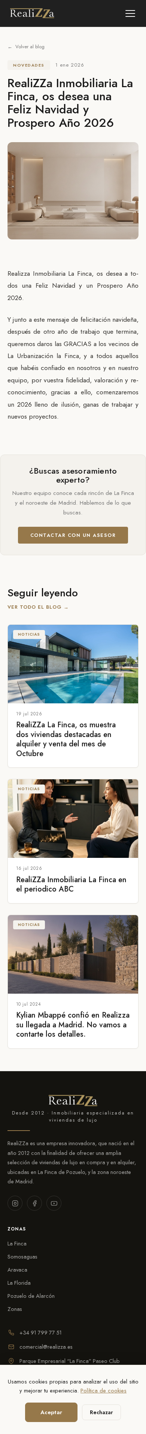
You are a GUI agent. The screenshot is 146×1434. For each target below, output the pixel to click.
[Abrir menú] (130, 13)
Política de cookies (103, 1390)
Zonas (14, 1309)
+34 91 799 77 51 (40, 1332)
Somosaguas (22, 1256)
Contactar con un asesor (73, 535)
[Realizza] (32, 13)
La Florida (19, 1283)
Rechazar (101, 1412)
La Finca (17, 1243)
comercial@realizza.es (46, 1347)
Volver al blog (26, 46)
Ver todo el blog (38, 607)
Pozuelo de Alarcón (31, 1296)
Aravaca (17, 1270)
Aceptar (51, 1412)
